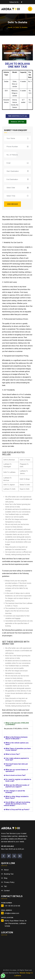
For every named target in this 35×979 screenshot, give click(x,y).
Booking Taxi (8, 874)
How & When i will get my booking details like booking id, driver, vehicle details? (17, 803)
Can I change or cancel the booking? (15, 791)
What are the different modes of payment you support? (17, 786)
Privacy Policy (9, 882)
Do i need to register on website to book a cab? (18, 780)
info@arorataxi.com (12, 913)
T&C (5, 886)
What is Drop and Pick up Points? (17, 809)
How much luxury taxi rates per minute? (17, 764)
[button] (17, 723)
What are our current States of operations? (17, 770)
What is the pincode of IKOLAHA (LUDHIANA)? (17, 723)
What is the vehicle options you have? (17, 743)
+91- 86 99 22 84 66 (12, 906)
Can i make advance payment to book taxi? (17, 759)
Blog (5, 878)
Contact (7, 890)
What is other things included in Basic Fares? (17, 797)
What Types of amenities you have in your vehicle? (18, 749)
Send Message (12, 204)
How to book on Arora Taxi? (16, 775)
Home (10, 27)
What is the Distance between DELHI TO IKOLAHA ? (17, 738)
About (6, 870)
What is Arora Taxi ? (13, 754)
